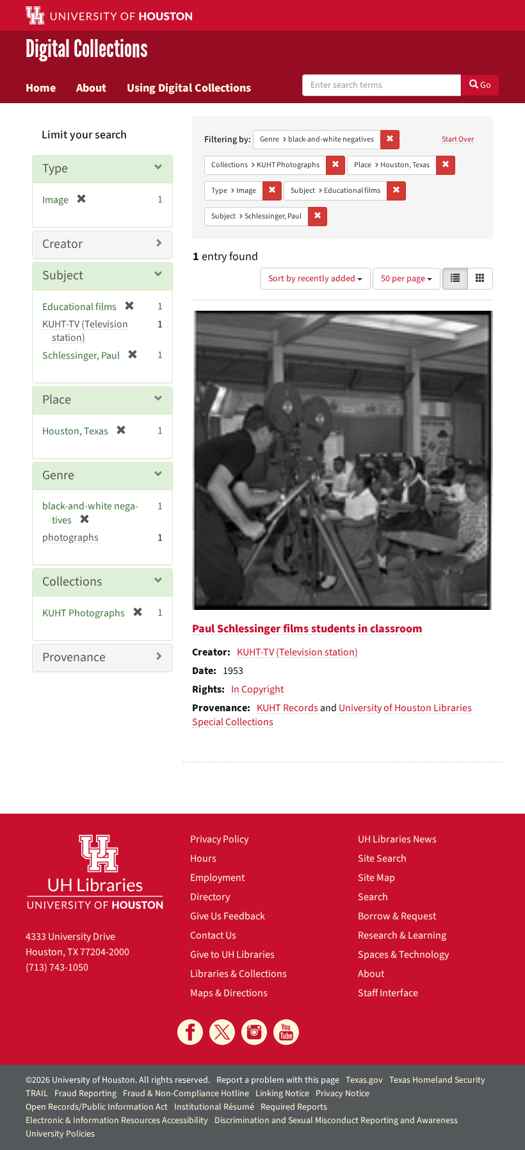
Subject (62, 275)
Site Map (376, 878)
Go (484, 85)
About (91, 87)
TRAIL (37, 1093)
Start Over (458, 139)
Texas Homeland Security (437, 1080)
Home (41, 87)
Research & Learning (402, 935)
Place (56, 400)
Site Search (382, 858)
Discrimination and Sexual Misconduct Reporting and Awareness (336, 1120)
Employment (217, 878)
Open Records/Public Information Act (97, 1107)
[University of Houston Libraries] (95, 871)
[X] (222, 1032)
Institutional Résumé (214, 1107)
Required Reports (294, 1107)
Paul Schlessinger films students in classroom (307, 629)
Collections (72, 582)
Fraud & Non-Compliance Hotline (186, 1093)
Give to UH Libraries (232, 955)
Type (55, 168)
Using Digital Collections (189, 87)
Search (373, 897)
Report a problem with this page (277, 1080)
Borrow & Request (397, 916)
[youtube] (286, 1032)
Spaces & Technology (403, 955)
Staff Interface (388, 993)
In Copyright (257, 689)
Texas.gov (364, 1080)
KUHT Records (287, 708)
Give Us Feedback (227, 916)
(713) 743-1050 (57, 967)
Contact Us (213, 935)
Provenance (74, 657)
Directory (210, 897)
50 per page (404, 278)
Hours (203, 858)
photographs (70, 537)
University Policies (60, 1134)
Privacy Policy (219, 839)
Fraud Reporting (85, 1093)
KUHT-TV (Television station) (297, 652)
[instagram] (254, 1032)
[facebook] (190, 1032)
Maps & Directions (229, 993)
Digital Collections (87, 49)
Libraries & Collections (238, 974)
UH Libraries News (397, 839)
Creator (62, 244)
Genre (58, 475)
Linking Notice (282, 1093)
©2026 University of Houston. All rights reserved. (118, 1080)
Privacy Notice (342, 1093)
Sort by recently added (312, 278)
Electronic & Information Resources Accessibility (117, 1120)
